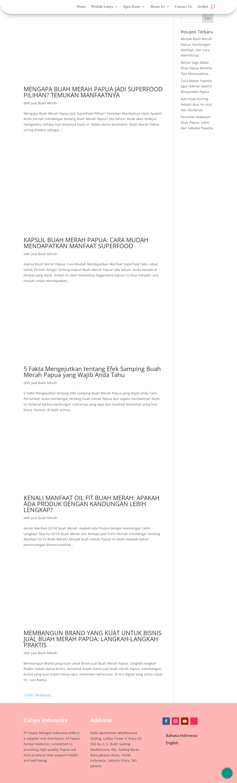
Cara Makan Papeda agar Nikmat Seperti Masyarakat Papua (196, 86)
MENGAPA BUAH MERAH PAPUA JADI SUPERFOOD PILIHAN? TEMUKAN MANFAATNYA (93, 92)
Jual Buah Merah (44, 103)
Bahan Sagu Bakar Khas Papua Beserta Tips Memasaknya (196, 68)
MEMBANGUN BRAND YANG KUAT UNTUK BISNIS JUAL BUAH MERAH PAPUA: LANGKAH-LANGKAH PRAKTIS (93, 639)
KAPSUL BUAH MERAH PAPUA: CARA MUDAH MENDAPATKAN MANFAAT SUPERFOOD (86, 243)
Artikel (202, 6)
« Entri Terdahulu (37, 695)
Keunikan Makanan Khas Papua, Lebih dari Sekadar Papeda (197, 122)
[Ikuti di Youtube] (184, 721)
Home (81, 6)
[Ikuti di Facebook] (166, 721)
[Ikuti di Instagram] (175, 721)
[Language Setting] (227, 773)
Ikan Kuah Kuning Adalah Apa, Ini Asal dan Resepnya (196, 104)
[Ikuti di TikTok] (194, 721)
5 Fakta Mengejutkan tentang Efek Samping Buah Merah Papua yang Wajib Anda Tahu (92, 372)
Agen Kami (131, 6)
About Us (157, 6)
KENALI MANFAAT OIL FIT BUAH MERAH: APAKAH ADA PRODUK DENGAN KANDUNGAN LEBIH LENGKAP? (91, 504)
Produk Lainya (102, 6)
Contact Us (183, 6)
